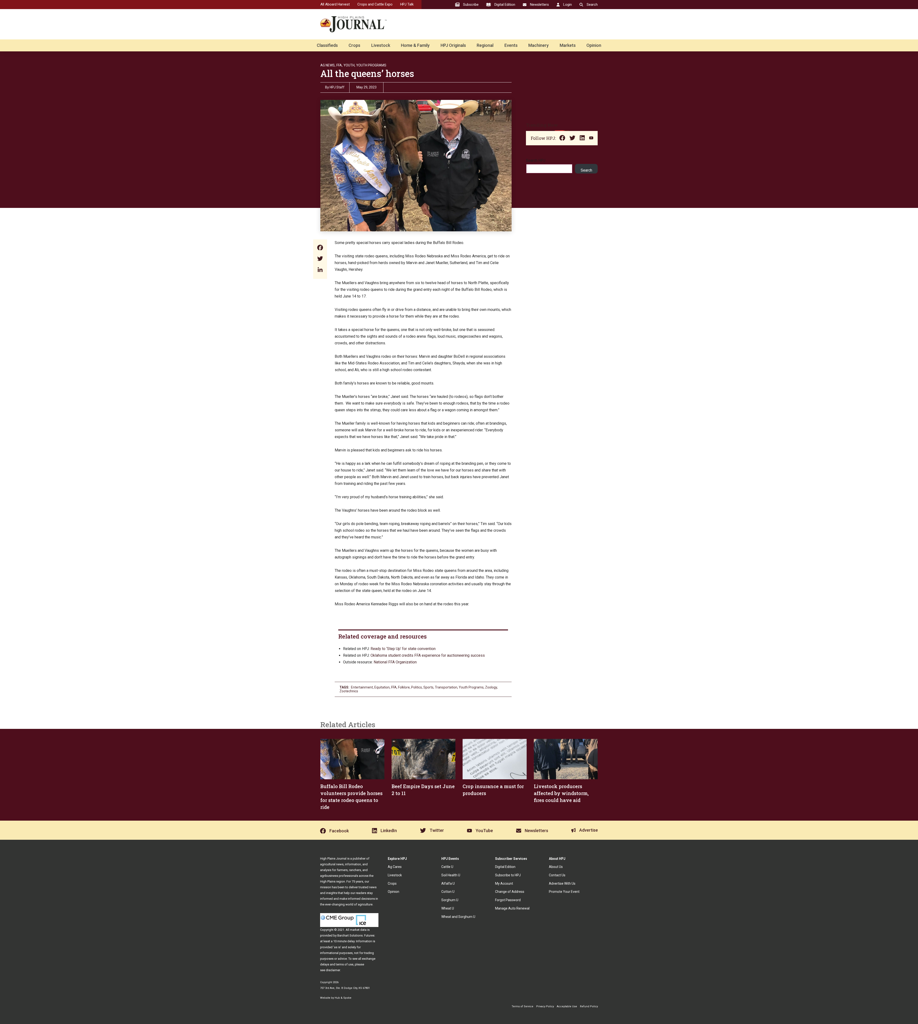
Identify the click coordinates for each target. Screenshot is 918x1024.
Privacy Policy (545, 1006)
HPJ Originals (453, 45)
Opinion (593, 45)
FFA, (339, 65)
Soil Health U (450, 875)
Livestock (380, 45)
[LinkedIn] (320, 270)
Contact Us (557, 875)
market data (358, 930)
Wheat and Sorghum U (458, 917)
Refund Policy (589, 1006)
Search (586, 170)
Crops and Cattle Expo (375, 4)
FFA (394, 687)
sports (428, 687)
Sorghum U (449, 900)
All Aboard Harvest (335, 4)
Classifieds (327, 45)
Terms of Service (522, 1006)
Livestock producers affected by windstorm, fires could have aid (561, 793)
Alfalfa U (448, 883)
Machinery (538, 45)
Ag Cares (395, 867)
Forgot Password (508, 900)
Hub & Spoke (343, 997)
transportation (446, 687)
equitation (382, 687)
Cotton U (447, 892)
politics (416, 687)
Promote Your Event (564, 892)
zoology (491, 687)
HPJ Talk (407, 4)
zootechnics (348, 691)
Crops (354, 45)
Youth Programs (371, 65)
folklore (404, 687)
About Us (556, 867)
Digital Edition (505, 867)
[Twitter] (320, 259)
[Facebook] (320, 248)
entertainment (362, 687)
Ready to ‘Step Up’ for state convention (403, 648)
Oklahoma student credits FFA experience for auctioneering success (428, 655)
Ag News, (327, 65)
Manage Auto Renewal (512, 908)
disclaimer (333, 970)
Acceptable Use (567, 1006)
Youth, (349, 65)
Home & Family (415, 45)
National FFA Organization (395, 662)
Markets (568, 45)
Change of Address (509, 892)
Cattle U (447, 867)
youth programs (471, 687)
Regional (485, 45)
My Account (504, 883)
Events (511, 45)
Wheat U (447, 908)
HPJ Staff (337, 87)
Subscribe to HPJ (508, 875)
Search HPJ (535, 160)
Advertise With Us (562, 883)
